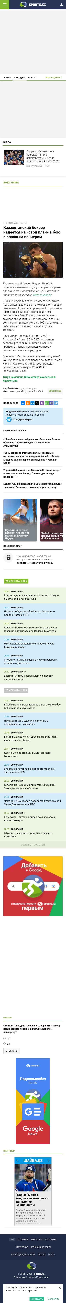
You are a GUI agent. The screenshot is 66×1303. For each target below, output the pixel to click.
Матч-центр (53, 77)
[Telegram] (55, 403)
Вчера (7, 77)
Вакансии (36, 1239)
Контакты (50, 1239)
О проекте (23, 1239)
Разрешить (37, 1298)
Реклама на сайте (41, 1247)
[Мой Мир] (31, 403)
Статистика (21, 1247)
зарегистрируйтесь (42, 562)
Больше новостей (33, 844)
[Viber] (41, 403)
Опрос (7, 1017)
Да (8, 1043)
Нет (9, 1038)
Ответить (11, 1051)
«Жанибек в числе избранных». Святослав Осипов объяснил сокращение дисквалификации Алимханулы (31, 442)
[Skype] (50, 403)
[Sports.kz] (33, 4)
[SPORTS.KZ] (33, 1101)
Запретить (53, 1298)
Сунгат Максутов (28, 388)
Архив (41, 1254)
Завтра (32, 77)
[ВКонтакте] (22, 403)
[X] (36, 403)
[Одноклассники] (27, 403)
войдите (21, 562)
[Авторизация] (62, 4)
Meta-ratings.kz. (42, 295)
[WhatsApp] (46, 403)
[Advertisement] (33, 42)
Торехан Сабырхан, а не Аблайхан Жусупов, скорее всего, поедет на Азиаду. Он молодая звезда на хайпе (32, 473)
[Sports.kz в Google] (33, 915)
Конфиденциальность (23, 1254)
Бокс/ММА (11, 182)
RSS (53, 1254)
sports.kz (55, 391)
